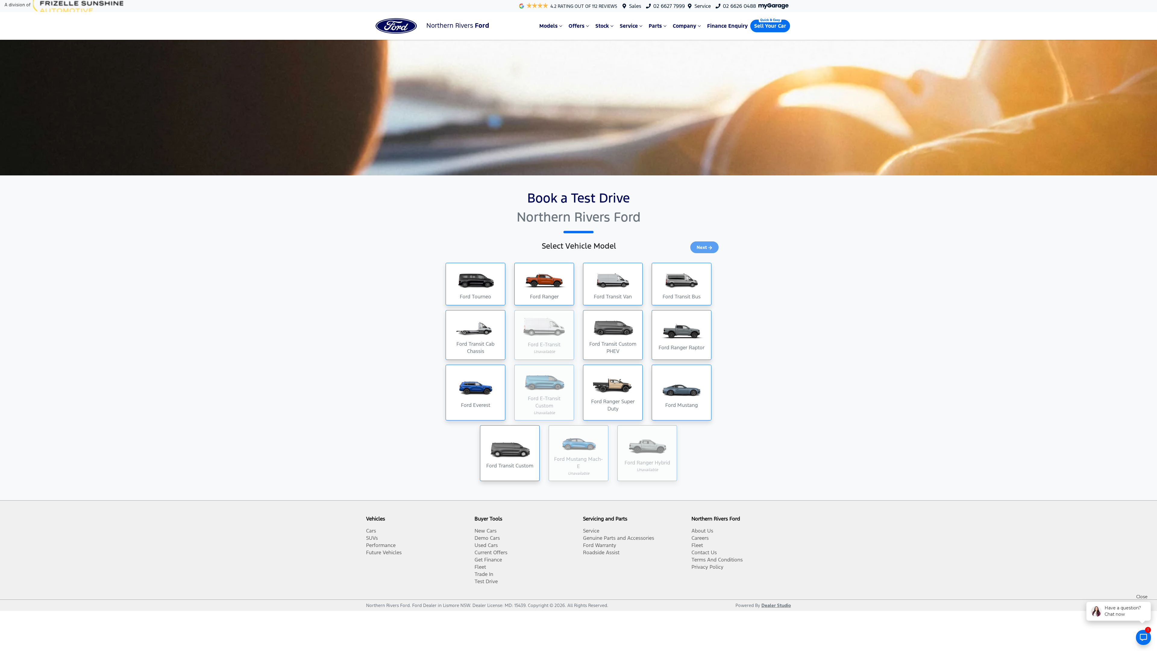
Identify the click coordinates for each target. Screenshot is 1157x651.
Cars (371, 530)
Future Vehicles (384, 552)
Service (703, 6)
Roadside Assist (601, 552)
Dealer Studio (776, 605)
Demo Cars (487, 538)
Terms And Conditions (717, 559)
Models (548, 26)
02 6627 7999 (669, 6)
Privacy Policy (707, 567)
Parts (655, 26)
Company (684, 26)
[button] (475, 284)
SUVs (372, 538)
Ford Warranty (599, 545)
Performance (381, 545)
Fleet (480, 567)
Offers (577, 26)
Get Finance (488, 559)
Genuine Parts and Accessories (618, 538)
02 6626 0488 (739, 6)
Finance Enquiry (727, 26)
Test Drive (486, 581)
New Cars (486, 530)
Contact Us (704, 552)
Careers (700, 538)
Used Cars (486, 545)
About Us (702, 530)
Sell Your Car (770, 26)
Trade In (484, 574)
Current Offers (491, 552)
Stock (602, 26)
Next (702, 247)
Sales (635, 6)
